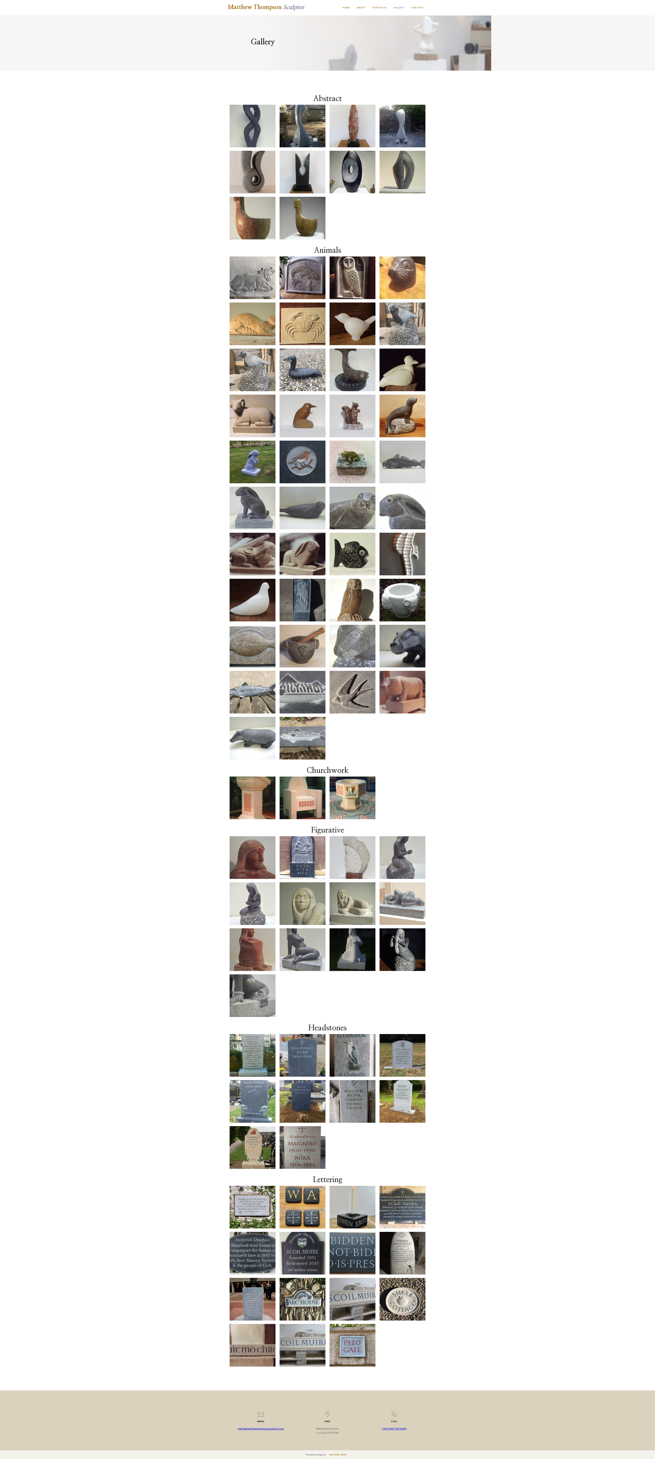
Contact (417, 7)
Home (346, 7)
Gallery (399, 7)
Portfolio (379, 7)
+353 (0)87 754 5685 (394, 1428)
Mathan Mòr (338, 1454)
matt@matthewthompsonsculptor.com (261, 1428)
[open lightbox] (253, 126)
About (361, 7)
